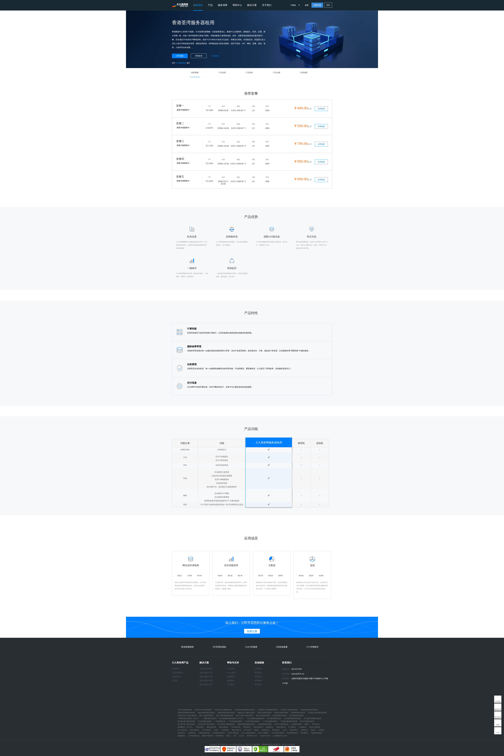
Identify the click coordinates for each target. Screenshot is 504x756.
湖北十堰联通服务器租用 (224, 715)
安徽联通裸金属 (204, 733)
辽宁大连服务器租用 (248, 733)
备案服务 (230, 681)
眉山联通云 (200, 727)
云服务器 (175, 669)
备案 (307, 5)
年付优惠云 (225, 730)
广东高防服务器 (219, 721)
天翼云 (228, 736)
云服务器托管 (177, 673)
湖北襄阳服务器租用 (280, 715)
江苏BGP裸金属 (232, 733)
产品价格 (215, 56)
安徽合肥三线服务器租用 (246, 713)
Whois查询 (231, 673)
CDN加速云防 (235, 727)
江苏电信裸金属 (193, 736)
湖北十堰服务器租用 (206, 715)
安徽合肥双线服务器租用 (226, 713)
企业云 (285, 730)
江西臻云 (321, 730)
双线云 (313, 730)
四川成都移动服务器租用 (255, 718)
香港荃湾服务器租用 (281, 713)
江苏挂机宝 (248, 730)
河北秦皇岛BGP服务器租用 (187, 715)
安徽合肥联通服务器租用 (186, 713)
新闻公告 (258, 677)
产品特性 (249, 73)
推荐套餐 (195, 73)
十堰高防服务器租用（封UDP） (189, 718)
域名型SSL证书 (252, 736)
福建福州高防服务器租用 (246, 724)
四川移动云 (316, 724)
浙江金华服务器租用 (307, 721)
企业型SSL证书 (265, 736)
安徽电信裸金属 (316, 733)
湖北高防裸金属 (292, 733)
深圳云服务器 (194, 730)
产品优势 (222, 73)
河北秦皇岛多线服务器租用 (317, 713)
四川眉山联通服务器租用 (312, 718)
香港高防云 (270, 727)
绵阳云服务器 (223, 727)
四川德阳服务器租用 (274, 718)
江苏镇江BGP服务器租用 (203, 710)
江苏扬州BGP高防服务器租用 (267, 710)
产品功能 (276, 73)
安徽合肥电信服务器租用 (309, 710)
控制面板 (230, 677)
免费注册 (317, 5)
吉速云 (216, 730)
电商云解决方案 (206, 673)
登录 (328, 5)
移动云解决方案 (206, 684)
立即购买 (321, 109)
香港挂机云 (276, 730)
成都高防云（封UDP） (185, 727)
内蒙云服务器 (281, 727)
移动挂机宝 (294, 730)
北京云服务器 (182, 730)
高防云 (307, 724)
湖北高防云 (304, 733)
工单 (497, 733)
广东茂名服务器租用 (235, 721)
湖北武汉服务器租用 (263, 715)
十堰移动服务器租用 (209, 718)
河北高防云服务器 (218, 733)
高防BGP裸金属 (207, 736)
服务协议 (258, 684)
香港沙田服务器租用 (264, 713)
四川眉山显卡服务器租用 (186, 721)
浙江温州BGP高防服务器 (226, 724)
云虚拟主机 (176, 677)
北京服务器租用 (296, 724)
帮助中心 (237, 5)
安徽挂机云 (192, 733)
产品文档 (230, 669)
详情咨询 (198, 56)
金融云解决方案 (206, 677)
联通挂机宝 (265, 730)
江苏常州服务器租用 (185, 710)
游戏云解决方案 (206, 669)
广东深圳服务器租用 (270, 721)
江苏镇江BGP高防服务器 (223, 710)
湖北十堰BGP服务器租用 (244, 715)
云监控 (174, 681)
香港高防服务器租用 (298, 713)
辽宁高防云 (292, 727)
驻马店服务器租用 (278, 733)
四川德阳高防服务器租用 (292, 718)
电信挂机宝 (181, 733)
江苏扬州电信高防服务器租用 (244, 710)
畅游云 (256, 730)
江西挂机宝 (304, 730)
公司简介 (258, 669)
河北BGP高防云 (263, 733)
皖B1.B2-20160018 (288, 744)
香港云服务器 (258, 727)
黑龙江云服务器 (314, 727)
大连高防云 (303, 727)
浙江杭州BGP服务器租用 (186, 724)
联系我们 (258, 673)
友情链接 (258, 681)
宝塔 (234, 736)
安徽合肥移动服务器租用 (206, 713)
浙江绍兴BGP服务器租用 (206, 724)
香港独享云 (247, 727)
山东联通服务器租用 (264, 724)
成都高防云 (181, 736)
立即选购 (179, 56)
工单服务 (230, 684)
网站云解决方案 (206, 681)
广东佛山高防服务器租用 (288, 721)
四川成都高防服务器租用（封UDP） (232, 718)
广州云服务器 (206, 730)
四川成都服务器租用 (296, 715)
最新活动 (198, 5)
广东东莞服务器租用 (205, 721)
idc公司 (241, 736)
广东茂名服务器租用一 (253, 721)
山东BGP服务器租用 (281, 724)
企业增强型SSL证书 (280, 736)
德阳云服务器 (211, 727)
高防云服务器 (236, 730)
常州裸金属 (219, 736)
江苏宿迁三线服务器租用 (289, 710)
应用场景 (304, 73)
